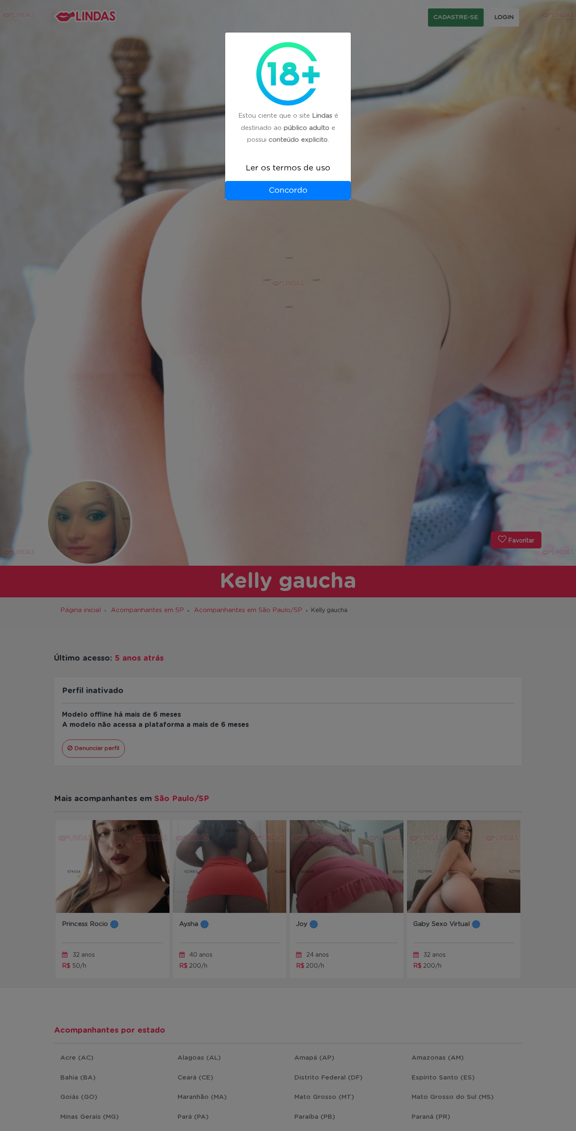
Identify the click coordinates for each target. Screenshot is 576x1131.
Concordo (288, 190)
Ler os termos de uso (288, 168)
